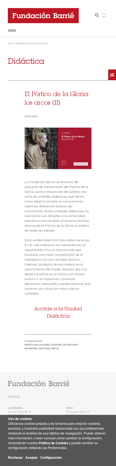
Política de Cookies (53, 442)
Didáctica (20, 44)
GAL (104, 14)
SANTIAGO (44, 349)
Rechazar (15, 457)
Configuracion (51, 457)
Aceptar (31, 457)
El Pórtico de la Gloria (37, 44)
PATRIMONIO (31, 349)
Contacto (14, 396)
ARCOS (55, 349)
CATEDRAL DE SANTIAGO (64, 345)
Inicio (10, 44)
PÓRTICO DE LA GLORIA (37, 345)
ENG (104, 17)
